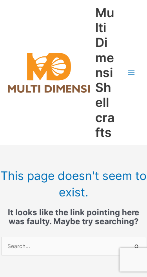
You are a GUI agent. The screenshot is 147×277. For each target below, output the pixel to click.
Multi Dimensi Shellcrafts (104, 72)
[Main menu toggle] (131, 73)
